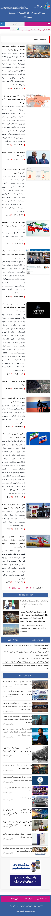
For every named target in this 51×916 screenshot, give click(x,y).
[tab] (38, 640)
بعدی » (12, 588)
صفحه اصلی (42, 898)
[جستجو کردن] (2, 24)
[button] (49, 24)
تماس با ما (15, 898)
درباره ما (28, 898)
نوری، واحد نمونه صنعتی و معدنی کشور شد (34, 658)
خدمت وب (20, 911)
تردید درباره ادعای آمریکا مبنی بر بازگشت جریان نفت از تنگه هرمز (27, 662)
